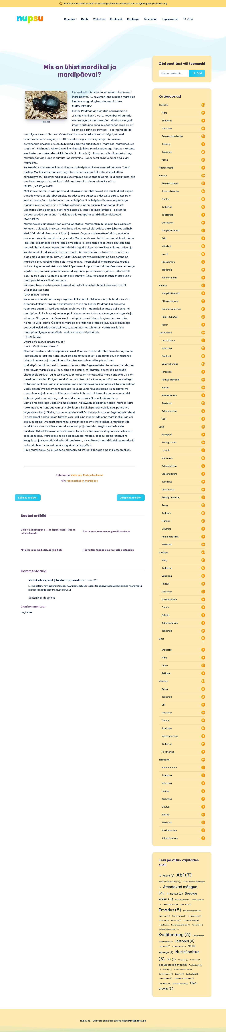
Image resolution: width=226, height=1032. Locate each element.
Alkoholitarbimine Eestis (170, 882)
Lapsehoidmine (169, 474)
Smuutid (179, 974)
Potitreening (168, 751)
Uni (163, 704)
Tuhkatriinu (164, 983)
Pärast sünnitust (170, 317)
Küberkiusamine (170, 623)
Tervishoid (167, 152)
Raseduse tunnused (183, 969)
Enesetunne (168, 222)
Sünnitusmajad (169, 277)
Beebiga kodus (169, 442)
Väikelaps (99, 19)
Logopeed (164, 946)
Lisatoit (166, 450)
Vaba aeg (76, 475)
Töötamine (167, 214)
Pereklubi (195, 960)
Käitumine (167, 128)
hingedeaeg (194, 916)
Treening (166, 144)
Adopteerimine (169, 411)
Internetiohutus (169, 767)
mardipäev (91, 480)
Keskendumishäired (180, 925)
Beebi (84, 19)
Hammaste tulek (170, 536)
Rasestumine (168, 262)
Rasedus (69, 19)
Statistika (167, 649)
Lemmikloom (168, 340)
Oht (171, 959)
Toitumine (167, 120)
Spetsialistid (192, 974)
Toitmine (166, 513)
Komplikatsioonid (170, 230)
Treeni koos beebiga (184, 978)
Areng (165, 160)
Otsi (199, 73)
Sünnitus (163, 285)
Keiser (165, 324)
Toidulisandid (165, 978)
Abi (184, 875)
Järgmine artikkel (130, 497)
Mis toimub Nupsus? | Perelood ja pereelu (54, 580)
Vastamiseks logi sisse (41, 597)
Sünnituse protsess (171, 309)
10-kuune (166, 875)
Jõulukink (164, 925)
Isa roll (165, 254)
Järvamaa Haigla (191, 920)
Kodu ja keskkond (93, 475)
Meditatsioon (179, 946)
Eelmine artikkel (27, 497)
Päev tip (167, 969)
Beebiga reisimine (170, 497)
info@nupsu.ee (137, 1020)
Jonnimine (167, 728)
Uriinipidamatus (180, 983)
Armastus (175, 893)
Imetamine (167, 458)
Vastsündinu (168, 489)
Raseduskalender (170, 191)
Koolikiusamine (169, 599)
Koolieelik (116, 19)
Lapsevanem (170, 19)
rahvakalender (75, 480)
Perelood (166, 356)
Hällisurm (164, 920)
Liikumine (166, 528)
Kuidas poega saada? (169, 929)
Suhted (165, 387)
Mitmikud (166, 246)
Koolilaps (133, 19)
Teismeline (150, 19)
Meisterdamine (169, 395)
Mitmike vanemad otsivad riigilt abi (41, 549)
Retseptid (167, 371)
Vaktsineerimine (170, 736)
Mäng (164, 112)
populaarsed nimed (173, 964)
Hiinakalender (179, 916)
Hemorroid (164, 916)
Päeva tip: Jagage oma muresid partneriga (108, 549)
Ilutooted (176, 920)
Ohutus (165, 199)
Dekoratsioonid (170, 904)
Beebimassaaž (182, 900)
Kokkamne (197, 925)
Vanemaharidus (170, 364)
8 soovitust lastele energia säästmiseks (106, 531)
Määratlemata (166, 167)
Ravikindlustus (166, 974)
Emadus (170, 909)
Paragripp (183, 960)
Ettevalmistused (170, 183)
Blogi (161, 638)
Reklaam (166, 673)
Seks (164, 238)
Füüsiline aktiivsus (192, 911)
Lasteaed (184, 941)
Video (165, 665)
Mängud (166, 521)
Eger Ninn (186, 904)
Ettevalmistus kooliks (172, 136)
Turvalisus (167, 481)
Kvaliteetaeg (174, 934)
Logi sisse (26, 612)
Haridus (165, 583)
